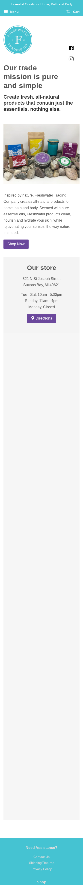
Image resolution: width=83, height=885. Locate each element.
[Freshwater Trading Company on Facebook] (71, 48)
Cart (76, 12)
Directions (43, 318)
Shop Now (16, 244)
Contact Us (41, 857)
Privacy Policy (42, 869)
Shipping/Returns (41, 863)
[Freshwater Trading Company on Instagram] (71, 59)
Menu (14, 12)
